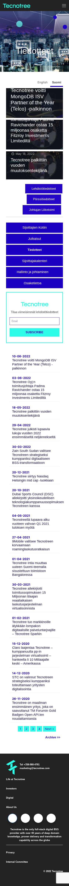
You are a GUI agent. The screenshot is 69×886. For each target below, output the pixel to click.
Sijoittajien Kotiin (34, 227)
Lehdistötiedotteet (44, 188)
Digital (9, 797)
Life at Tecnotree (15, 779)
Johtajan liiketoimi (42, 210)
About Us (11, 807)
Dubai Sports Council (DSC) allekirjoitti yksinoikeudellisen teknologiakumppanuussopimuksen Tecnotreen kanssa (38, 500)
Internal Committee (17, 861)
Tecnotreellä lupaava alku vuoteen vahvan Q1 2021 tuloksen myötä (30, 523)
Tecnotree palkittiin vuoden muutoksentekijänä (31, 413)
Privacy (10, 852)
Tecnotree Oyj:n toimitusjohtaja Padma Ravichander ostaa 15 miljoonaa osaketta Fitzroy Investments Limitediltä (32, 127)
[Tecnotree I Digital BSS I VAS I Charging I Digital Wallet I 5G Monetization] (16, 5)
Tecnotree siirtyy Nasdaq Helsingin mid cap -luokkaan (33, 478)
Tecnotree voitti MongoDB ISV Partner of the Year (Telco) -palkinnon (34, 364)
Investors (11, 788)
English (43, 82)
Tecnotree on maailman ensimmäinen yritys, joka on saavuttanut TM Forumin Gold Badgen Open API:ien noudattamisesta (34, 710)
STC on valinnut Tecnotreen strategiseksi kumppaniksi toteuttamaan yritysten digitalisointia (32, 683)
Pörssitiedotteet (44, 199)
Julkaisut (34, 239)
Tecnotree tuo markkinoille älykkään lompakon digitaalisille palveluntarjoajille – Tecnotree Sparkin (33, 628)
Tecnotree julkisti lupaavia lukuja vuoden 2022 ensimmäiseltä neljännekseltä (33, 433)
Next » (49, 729)
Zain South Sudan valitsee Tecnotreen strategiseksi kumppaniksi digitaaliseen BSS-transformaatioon (31, 457)
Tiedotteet (35, 249)
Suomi (56, 82)
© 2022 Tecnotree (53, 871)
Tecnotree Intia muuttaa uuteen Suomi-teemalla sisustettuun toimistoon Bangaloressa (29, 569)
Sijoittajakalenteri (34, 261)
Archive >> (52, 737)
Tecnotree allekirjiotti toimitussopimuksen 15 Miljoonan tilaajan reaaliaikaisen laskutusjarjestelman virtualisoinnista (29, 598)
